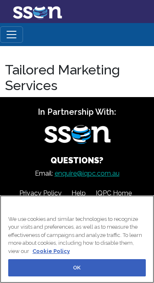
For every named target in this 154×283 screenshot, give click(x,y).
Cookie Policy (51, 251)
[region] (77, 239)
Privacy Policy (40, 193)
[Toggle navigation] (11, 34)
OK (76, 267)
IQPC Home (114, 193)
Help (78, 193)
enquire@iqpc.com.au (87, 173)
